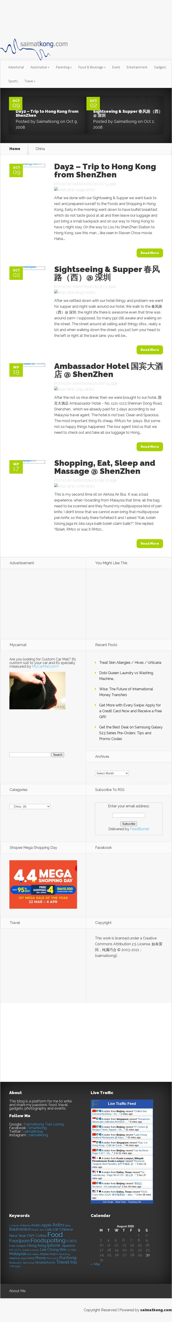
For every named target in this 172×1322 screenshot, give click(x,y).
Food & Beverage (91, 67)
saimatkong (33, 1131)
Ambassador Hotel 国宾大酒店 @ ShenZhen (108, 370)
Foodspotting (48, 1240)
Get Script (108, 1202)
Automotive (39, 67)
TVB (11, 1266)
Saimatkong (48, 121)
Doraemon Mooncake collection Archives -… (121, 1120)
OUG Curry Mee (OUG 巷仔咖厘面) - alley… (119, 1193)
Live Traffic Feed (122, 1104)
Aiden (36, 1225)
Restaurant (15, 1262)
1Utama (25, 1225)
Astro (58, 1225)
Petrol (30, 1258)
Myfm (54, 1254)
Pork (49, 1258)
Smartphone (45, 1263)
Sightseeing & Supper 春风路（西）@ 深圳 (128, 113)
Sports (13, 81)
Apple (46, 1225)
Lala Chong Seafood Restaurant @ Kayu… (119, 1136)
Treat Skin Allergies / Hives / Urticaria (130, 662)
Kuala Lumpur (30, 1250)
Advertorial (16, 67)
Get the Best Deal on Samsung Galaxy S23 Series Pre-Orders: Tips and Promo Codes (131, 733)
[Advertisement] (81, 19)
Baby (68, 1225)
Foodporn (19, 1241)
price (55, 1258)
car (56, 1229)
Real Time (121, 1202)
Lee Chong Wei (53, 1249)
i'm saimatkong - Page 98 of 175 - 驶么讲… (118, 1173)
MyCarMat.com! (45, 666)
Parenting (64, 67)
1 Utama (14, 1225)
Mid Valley (33, 1254)
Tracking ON (134, 1202)
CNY (31, 1236)
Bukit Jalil (38, 1229)
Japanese (68, 1246)
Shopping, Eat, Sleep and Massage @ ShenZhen (104, 467)
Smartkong (37, 1128)
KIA (11, 1250)
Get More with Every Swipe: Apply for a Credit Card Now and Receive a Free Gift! (130, 711)
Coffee (41, 1236)
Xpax (18, 1266)
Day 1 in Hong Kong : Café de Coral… (119, 1144)
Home (14, 149)
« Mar (95, 1264)
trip (73, 1262)
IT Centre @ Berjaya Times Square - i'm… (120, 1128)
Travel (30, 81)
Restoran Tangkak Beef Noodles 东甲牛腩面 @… (118, 1162)
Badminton (20, 1229)
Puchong (67, 1257)
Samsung (28, 1262)
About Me (17, 1291)
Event (116, 67)
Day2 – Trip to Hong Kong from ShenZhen (47, 113)
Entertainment (137, 67)
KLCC (18, 1250)
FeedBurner (139, 829)
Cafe (48, 1229)
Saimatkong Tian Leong (44, 1124)
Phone (40, 1258)
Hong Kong (36, 1246)
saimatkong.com (156, 1310)
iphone (53, 1245)
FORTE (72, 1241)
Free (12, 1246)
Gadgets (160, 67)
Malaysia (17, 1253)
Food (55, 1235)
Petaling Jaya (17, 1258)
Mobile (44, 1254)
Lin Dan (72, 1250)
